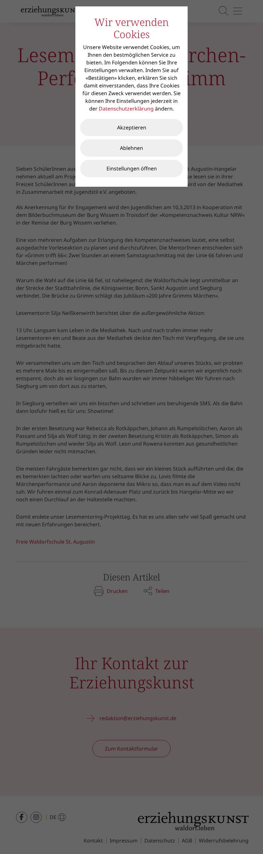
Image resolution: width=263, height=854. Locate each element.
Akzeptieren (131, 127)
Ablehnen (131, 148)
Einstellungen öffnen (131, 168)
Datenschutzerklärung (126, 108)
